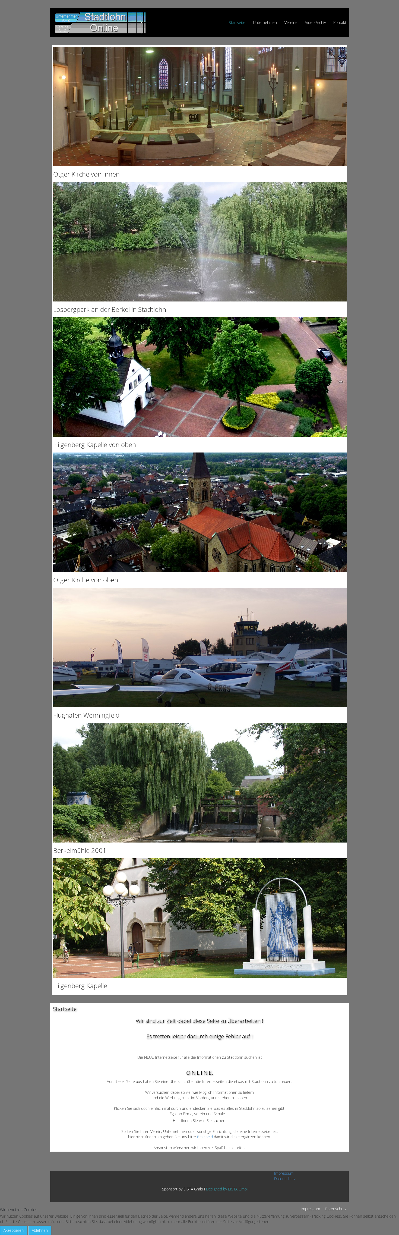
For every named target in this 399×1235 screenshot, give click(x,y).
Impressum (283, 1173)
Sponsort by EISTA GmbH (183, 1189)
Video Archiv (315, 22)
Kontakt (339, 22)
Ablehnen (40, 1230)
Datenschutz (285, 1178)
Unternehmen (265, 22)
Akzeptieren (14, 1230)
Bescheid (205, 1136)
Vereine (290, 22)
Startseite (237, 22)
